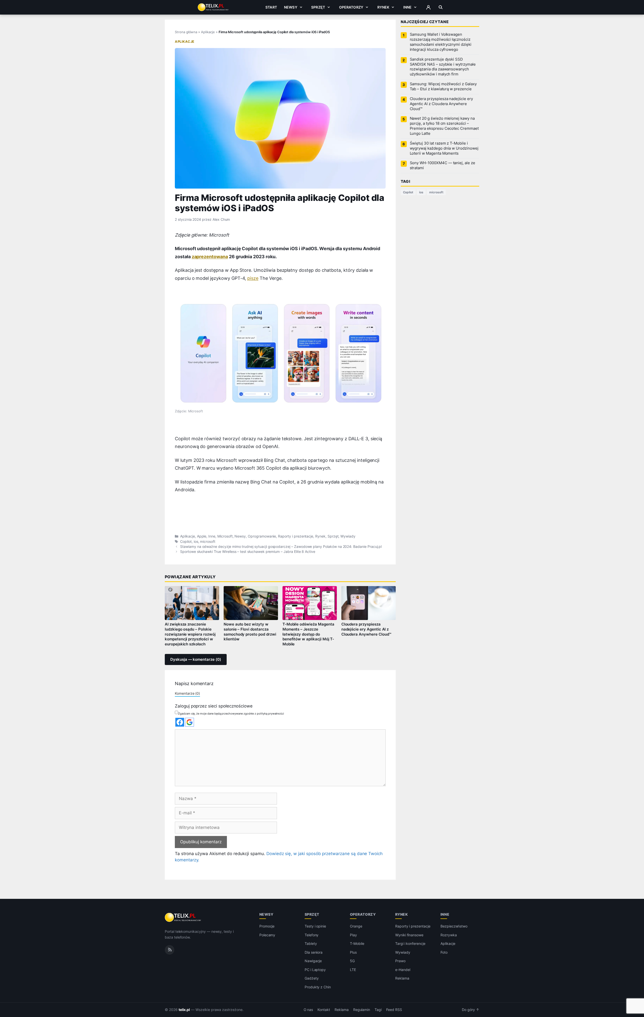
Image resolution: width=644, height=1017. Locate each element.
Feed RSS (394, 1010)
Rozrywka (448, 935)
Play (353, 935)
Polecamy (267, 935)
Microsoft (225, 536)
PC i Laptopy (315, 969)
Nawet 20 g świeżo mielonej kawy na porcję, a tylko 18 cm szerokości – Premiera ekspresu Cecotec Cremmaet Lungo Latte (444, 126)
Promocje (267, 926)
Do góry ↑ (470, 1010)
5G (352, 961)
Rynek (383, 7)
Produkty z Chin (318, 987)
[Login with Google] (189, 722)
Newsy (290, 7)
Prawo (400, 961)
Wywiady (347, 536)
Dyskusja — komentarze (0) (195, 659)
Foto (444, 952)
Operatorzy (351, 7)
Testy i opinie (315, 926)
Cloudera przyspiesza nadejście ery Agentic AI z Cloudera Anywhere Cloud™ (366, 629)
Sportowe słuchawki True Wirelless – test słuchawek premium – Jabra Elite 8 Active (247, 552)
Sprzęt (318, 7)
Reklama (402, 978)
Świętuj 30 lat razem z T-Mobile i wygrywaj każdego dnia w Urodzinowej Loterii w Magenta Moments (444, 148)
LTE (353, 969)
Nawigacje (313, 961)
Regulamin (361, 1010)
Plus (353, 952)
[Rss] (169, 950)
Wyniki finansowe (409, 935)
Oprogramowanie (262, 536)
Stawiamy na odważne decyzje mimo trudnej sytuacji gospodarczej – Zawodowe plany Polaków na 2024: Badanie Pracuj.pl (281, 547)
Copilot (186, 542)
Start (271, 7)
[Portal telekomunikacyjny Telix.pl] (183, 917)
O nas (308, 1010)
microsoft (207, 542)
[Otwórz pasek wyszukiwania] (441, 7)
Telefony (312, 935)
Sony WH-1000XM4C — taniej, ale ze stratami (442, 165)
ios (196, 542)
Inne (407, 7)
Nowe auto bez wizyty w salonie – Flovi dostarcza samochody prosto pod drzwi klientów (250, 632)
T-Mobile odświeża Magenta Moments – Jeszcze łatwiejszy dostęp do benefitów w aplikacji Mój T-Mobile (308, 634)
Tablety (311, 943)
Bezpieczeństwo (453, 926)
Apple (202, 536)
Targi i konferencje (410, 943)
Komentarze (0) (187, 693)
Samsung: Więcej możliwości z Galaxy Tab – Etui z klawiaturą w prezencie (443, 86)
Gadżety (312, 978)
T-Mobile (357, 943)
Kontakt (323, 1010)
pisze (252, 278)
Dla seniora (314, 952)
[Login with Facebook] (179, 722)
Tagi (378, 1010)
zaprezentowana (210, 256)
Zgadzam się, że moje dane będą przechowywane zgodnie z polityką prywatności (231, 713)
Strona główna (186, 32)
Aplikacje (208, 32)
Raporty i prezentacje (295, 536)
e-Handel (402, 969)
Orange (356, 926)
